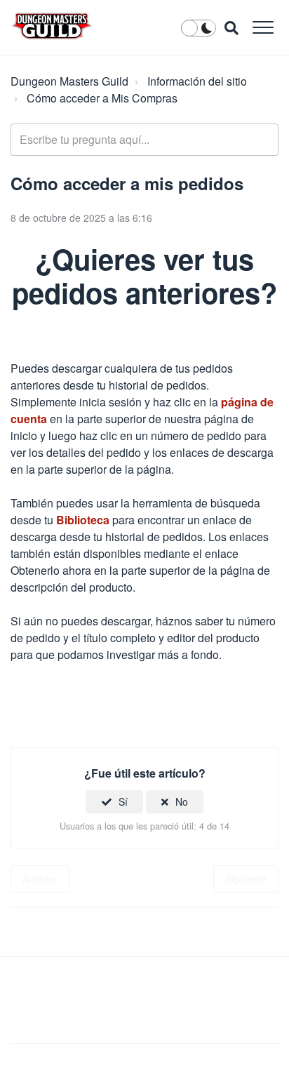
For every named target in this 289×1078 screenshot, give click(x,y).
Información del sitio (197, 81)
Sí (123, 801)
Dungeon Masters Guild (69, 81)
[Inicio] (52, 26)
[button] (262, 27)
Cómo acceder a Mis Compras (102, 98)
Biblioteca (82, 520)
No (181, 801)
